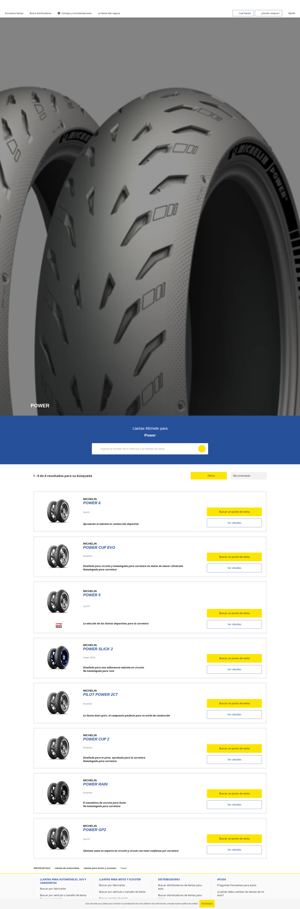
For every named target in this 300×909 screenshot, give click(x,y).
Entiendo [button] (207, 903)
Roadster (87, 555)
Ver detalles (234, 523)
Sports (86, 512)
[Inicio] (19, 4)
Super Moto (89, 657)
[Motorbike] (290, 4)
